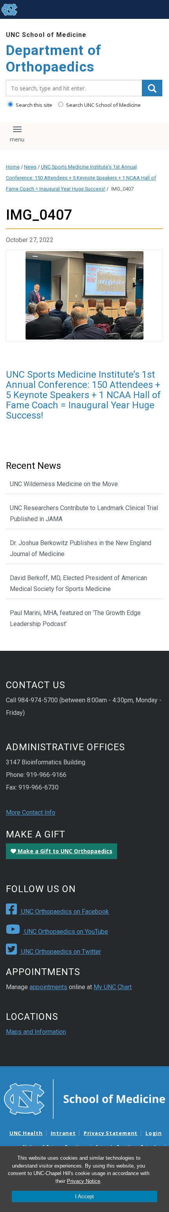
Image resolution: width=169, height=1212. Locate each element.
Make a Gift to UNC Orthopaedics (64, 851)
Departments (107, 9)
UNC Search (151, 9)
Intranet (63, 1133)
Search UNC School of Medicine (103, 104)
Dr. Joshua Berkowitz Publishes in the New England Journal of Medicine (80, 548)
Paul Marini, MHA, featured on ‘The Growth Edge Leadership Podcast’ (75, 618)
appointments (48, 987)
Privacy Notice (83, 1181)
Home (13, 167)
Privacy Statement (111, 1133)
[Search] (152, 88)
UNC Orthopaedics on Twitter (60, 951)
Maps (70, 9)
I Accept (84, 1196)
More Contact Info (30, 812)
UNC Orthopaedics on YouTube (65, 931)
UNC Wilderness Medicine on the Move (64, 484)
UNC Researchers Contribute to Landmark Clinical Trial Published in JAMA (84, 513)
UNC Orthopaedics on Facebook (64, 911)
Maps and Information (36, 1032)
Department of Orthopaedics (53, 58)
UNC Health (26, 1133)
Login (153, 1133)
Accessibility (34, 9)
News (30, 167)
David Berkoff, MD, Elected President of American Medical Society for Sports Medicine (78, 583)
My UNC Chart (113, 987)
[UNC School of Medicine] (84, 1098)
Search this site (33, 104)
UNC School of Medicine (46, 35)
